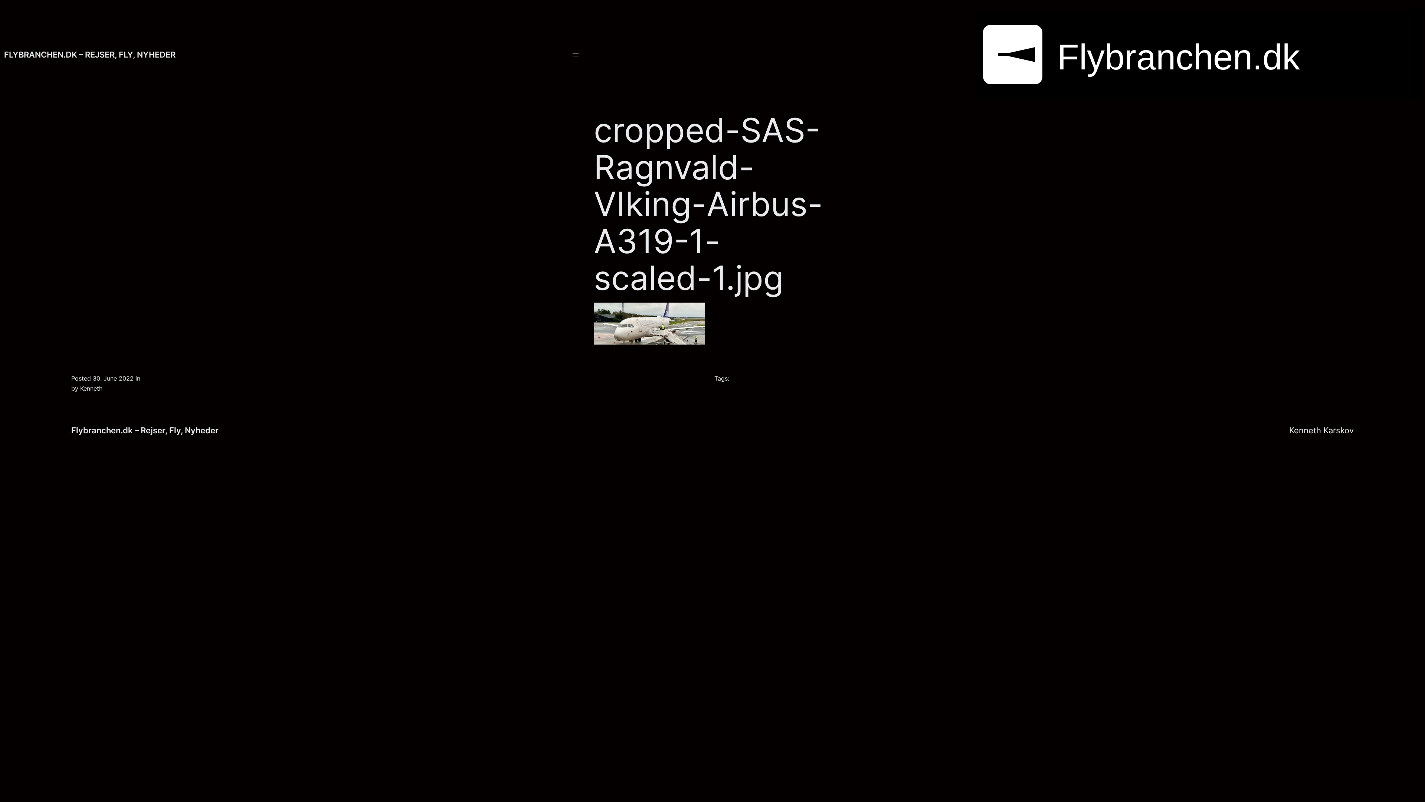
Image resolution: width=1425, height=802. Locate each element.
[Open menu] (575, 54)
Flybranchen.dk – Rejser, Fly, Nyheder (90, 54)
